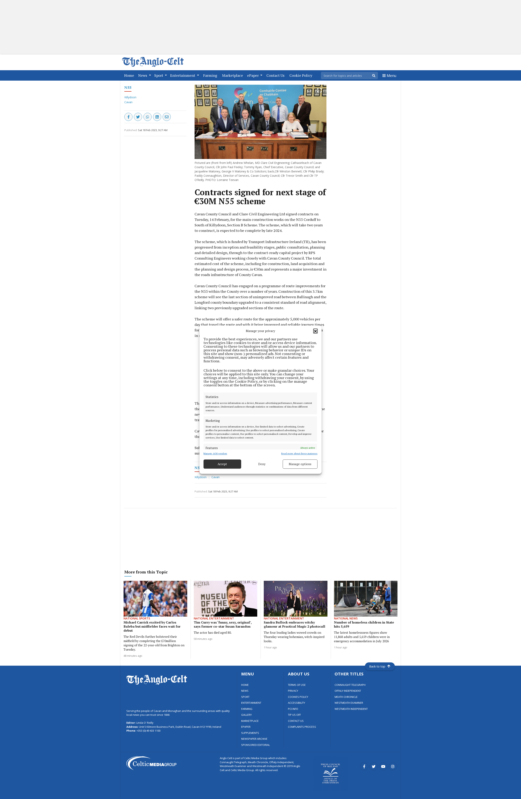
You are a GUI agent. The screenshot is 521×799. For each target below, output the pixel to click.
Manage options (300, 464)
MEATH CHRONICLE (346, 697)
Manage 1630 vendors (215, 453)
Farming (211, 75)
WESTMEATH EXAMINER (349, 703)
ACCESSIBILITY (296, 703)
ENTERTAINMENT (251, 703)
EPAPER (246, 727)
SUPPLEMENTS (250, 733)
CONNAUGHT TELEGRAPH (350, 685)
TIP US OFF (294, 715)
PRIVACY (293, 691)
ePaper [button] (253, 75)
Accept (222, 464)
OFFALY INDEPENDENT (348, 691)
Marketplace (233, 75)
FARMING (246, 709)
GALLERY (246, 715)
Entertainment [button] (183, 75)
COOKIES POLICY (298, 697)
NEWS (244, 691)
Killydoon (130, 97)
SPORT (245, 697)
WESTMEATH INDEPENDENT (351, 709)
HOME (245, 685)
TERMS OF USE (297, 685)
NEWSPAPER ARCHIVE (254, 739)
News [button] (143, 75)
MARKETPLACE (250, 721)
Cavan (128, 102)
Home (130, 75)
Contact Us (276, 75)
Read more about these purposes (299, 453)
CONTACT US (296, 721)
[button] (315, 331)
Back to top (377, 666)
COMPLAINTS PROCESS (302, 727)
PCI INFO (293, 709)
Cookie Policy (301, 75)
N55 (127, 87)
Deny (262, 464)
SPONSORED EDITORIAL (255, 745)
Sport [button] (159, 75)
